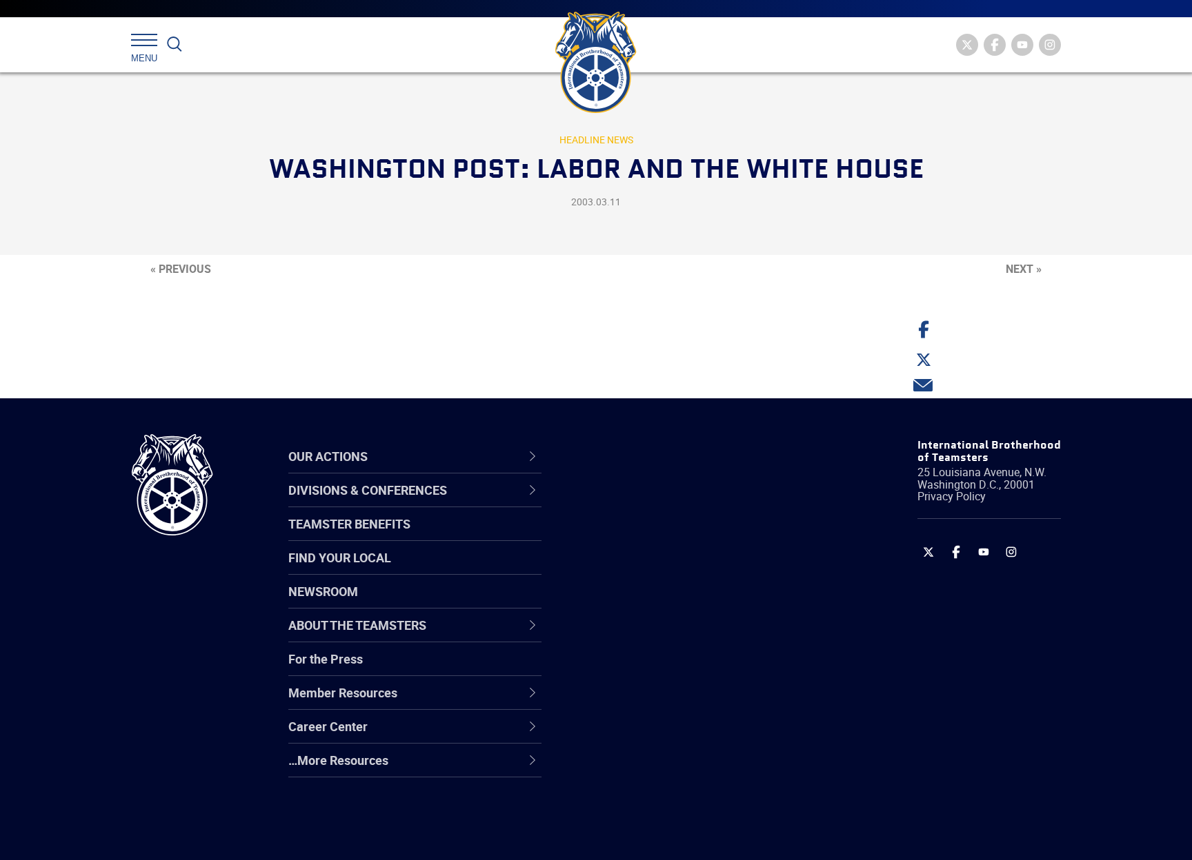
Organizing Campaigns (652, 503)
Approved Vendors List (652, 636)
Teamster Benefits (349, 523)
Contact (611, 503)
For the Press (325, 659)
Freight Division (632, 768)
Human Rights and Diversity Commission (666, 801)
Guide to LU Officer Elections (667, 669)
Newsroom (323, 591)
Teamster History (638, 569)
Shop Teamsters (635, 569)
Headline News (596, 139)
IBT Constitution (634, 636)
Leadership (620, 536)
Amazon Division (636, 536)
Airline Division (630, 503)
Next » (1024, 268)
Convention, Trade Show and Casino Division (689, 669)
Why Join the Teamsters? (660, 503)
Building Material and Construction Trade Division (684, 602)
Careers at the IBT (639, 536)
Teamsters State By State (660, 503)
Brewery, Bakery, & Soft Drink (669, 569)
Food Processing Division (658, 735)
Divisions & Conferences (669, 456)
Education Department (651, 536)
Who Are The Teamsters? (660, 503)
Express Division (634, 702)
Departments (626, 603)
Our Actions (629, 456)
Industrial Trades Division (658, 834)
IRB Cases (618, 669)
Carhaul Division (634, 636)
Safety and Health (639, 569)
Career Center (637, 456)
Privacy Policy (951, 496)
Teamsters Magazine (648, 536)
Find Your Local (339, 557)
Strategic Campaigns (647, 536)
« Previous (180, 268)
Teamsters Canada (642, 603)
